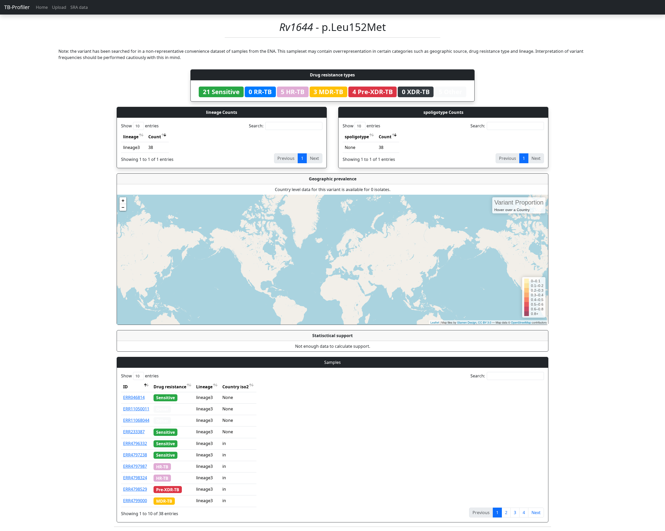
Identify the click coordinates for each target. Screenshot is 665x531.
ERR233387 (134, 432)
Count (154, 137)
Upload (59, 7)
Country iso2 (235, 387)
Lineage (204, 387)
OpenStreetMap (521, 322)
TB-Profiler (17, 7)
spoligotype (357, 137)
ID (125, 387)
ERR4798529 (135, 489)
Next (536, 512)
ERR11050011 (136, 409)
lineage (130, 137)
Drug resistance (170, 387)
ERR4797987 (135, 466)
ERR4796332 (135, 443)
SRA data (79, 7)
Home (42, 7)
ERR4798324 (135, 478)
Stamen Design (466, 322)
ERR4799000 (135, 500)
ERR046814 (134, 397)
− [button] (123, 207)
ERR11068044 (136, 420)
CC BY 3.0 (484, 322)
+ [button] (123, 200)
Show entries (140, 126)
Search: (256, 126)
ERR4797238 (135, 455)
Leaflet (434, 322)
